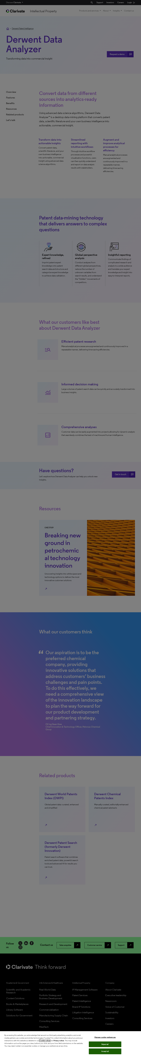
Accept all (105, 1051)
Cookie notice (44, 1041)
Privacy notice (59, 1041)
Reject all (105, 1044)
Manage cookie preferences (105, 1037)
